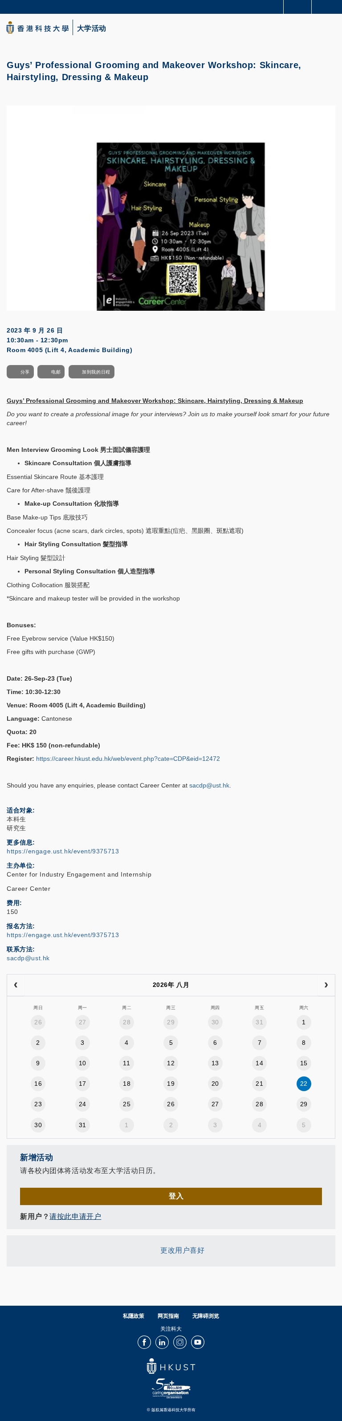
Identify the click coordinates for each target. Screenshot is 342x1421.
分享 (25, 371)
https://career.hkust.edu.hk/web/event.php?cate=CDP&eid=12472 (128, 758)
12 (171, 1063)
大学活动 (91, 28)
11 (126, 1063)
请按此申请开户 (75, 1216)
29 (171, 1022)
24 (82, 1104)
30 (215, 1022)
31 (259, 1022)
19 (171, 1083)
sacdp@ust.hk (209, 785)
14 (259, 1063)
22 (304, 1083)
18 (126, 1083)
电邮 (56, 371)
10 (82, 1063)
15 (304, 1063)
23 (38, 1104)
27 (82, 1022)
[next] (326, 985)
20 (215, 1083)
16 (38, 1083)
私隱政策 (133, 1316)
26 (38, 1022)
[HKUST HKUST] (37, 27)
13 (215, 1063)
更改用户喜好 (182, 1251)
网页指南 (168, 1316)
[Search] (328, 6)
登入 (176, 1196)
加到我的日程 (96, 371)
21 (259, 1083)
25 (126, 1104)
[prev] (15, 985)
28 (126, 1022)
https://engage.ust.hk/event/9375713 (63, 851)
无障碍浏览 (205, 1316)
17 (82, 1083)
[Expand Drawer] (297, 7)
